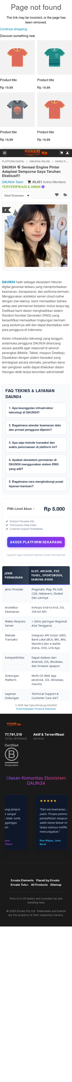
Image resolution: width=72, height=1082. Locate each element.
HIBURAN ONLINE (39, 161)
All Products (39, 884)
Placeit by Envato (48, 880)
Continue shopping (13, 29)
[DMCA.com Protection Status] (5, 207)
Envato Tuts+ (20, 884)
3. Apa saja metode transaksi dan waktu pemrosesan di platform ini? (33, 444)
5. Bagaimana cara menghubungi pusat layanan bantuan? (36, 483)
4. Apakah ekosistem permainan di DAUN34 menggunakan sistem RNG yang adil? (34, 464)
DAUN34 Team (12, 182)
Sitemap (55, 884)
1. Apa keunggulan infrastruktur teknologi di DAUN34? (31, 410)
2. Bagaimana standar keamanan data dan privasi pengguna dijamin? (35, 427)
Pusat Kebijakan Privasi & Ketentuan (36, 708)
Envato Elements (22, 880)
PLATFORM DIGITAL (13, 161)
